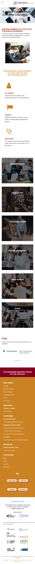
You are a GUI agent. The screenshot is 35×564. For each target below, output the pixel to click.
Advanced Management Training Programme (16, 440)
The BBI (5, 386)
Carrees (5, 464)
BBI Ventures (6, 400)
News (4, 458)
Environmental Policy (17, 561)
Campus (11, 489)
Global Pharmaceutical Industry (12, 431)
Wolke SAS (17, 557)
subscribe (11, 480)
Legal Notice (16, 560)
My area (23, 489)
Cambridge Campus (8, 395)
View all (17, 360)
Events (5, 461)
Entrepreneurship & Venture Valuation (14, 428)
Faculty (5, 397)
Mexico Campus (7, 392)
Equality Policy (29, 560)
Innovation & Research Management (14, 434)
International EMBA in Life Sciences (13, 422)
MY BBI (30, 3)
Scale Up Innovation (9, 450)
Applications (6, 467)
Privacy (11, 560)
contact (23, 480)
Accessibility (5, 560)
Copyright (22, 560)
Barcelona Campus (8, 389)
